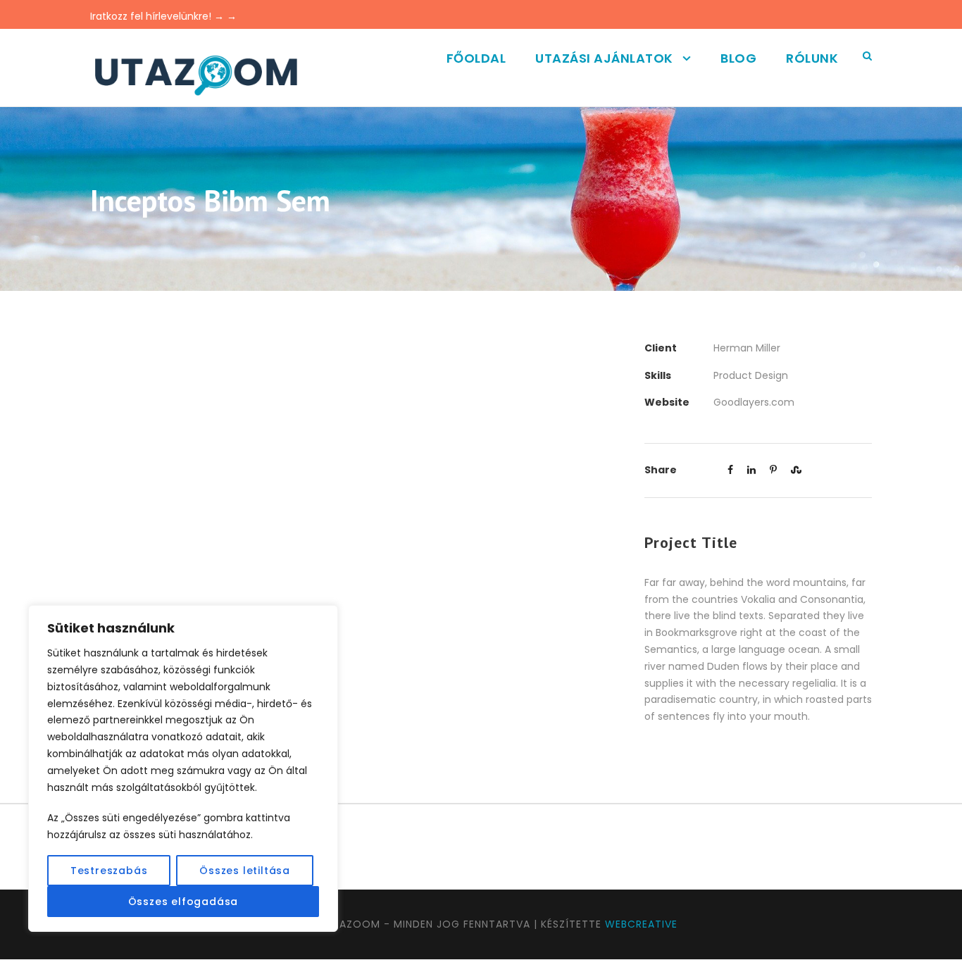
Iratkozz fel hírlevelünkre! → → (163, 16)
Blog (738, 58)
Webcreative (641, 924)
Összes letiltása (244, 871)
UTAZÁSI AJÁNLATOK (604, 58)
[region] (183, 768)
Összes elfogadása (183, 901)
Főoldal (476, 58)
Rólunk (812, 58)
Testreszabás (109, 871)
